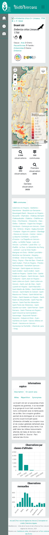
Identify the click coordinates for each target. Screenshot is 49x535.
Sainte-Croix (32, 273)
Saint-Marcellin (34, 287)
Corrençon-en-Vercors (30, 226)
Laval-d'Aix (33, 245)
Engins (27, 229)
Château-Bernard (37, 216)
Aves (23, 43)
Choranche (33, 221)
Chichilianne (22, 221)
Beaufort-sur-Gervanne (31, 210)
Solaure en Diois (27, 318)
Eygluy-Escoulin (38, 229)
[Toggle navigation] (43, 7)
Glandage (41, 231)
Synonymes (37, 397)
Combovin (16, 226)
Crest (42, 226)
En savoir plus (31, 392)
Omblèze (15, 258)
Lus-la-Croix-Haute (28, 250)
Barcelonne (16, 210)
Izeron (39, 234)
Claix (40, 221)
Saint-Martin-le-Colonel (29, 292)
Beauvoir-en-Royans (35, 213)
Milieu (16, 397)
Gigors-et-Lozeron (29, 231)
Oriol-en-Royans (27, 258)
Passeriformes (20, 45)
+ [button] (15, 75)
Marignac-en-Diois (19, 252)
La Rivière (23, 245)
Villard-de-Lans (38, 326)
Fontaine (16, 231)
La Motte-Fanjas (24, 242)
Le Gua (22, 247)
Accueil (12, 520)
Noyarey (35, 255)
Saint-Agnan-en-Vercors (30, 268)
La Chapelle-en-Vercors (30, 239)
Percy (14, 260)
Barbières (34, 208)
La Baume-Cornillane (20, 237)
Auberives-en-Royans (20, 208)
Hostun (32, 234)
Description (19, 392)
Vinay (15, 329)
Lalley (14, 242)
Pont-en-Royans (29, 263)
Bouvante (16, 216)
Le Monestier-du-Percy (35, 247)
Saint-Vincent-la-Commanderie (24, 313)
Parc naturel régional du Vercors (26, 520)
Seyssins (15, 318)
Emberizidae (19, 48)
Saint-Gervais (33, 276)
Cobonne (22, 224)
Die (14, 229)
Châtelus (28, 218)
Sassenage (16, 315)
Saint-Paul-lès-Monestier (29, 302)
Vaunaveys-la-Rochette (21, 326)
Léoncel (16, 250)
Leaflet (14, 145)
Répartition (25, 397)
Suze (37, 318)
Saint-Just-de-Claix (27, 284)
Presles (40, 263)
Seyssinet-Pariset (29, 315)
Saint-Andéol (17, 271)
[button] (15, 79)
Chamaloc (25, 216)
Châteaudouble (18, 218)
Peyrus (21, 260)
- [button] (15, 83)
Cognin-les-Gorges (34, 224)
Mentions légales (31, 523)
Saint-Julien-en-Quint (20, 281)
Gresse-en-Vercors (20, 234)
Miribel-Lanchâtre (35, 252)
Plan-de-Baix (30, 260)
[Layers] (43, 71)
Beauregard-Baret (19, 213)
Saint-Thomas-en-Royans (30, 310)
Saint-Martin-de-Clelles (21, 289)
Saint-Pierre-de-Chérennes (22, 305)
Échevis (21, 229)
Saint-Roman (33, 308)
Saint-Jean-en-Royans (30, 279)
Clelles (15, 224)
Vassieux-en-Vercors (27, 323)
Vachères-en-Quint (19, 321)
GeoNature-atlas (22, 531)
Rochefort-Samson (31, 266)
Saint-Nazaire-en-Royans (28, 297)
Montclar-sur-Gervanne (21, 255)
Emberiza (17, 51)
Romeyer (15, 268)
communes (19, 202)
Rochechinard (17, 266)
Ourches (38, 258)
